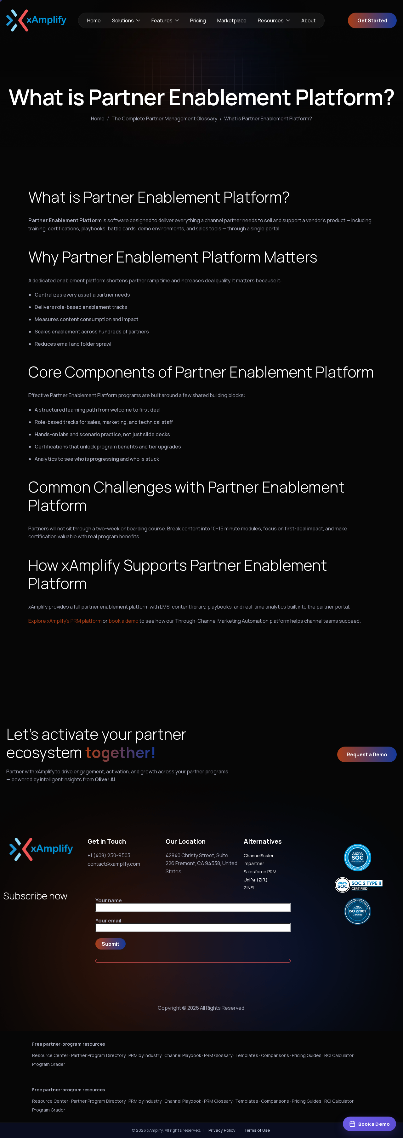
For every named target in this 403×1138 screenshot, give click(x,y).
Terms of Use (257, 1130)
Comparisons (275, 1055)
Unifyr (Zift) (256, 880)
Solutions (123, 20)
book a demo (124, 620)
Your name (108, 901)
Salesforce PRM (260, 872)
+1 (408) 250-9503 (109, 855)
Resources (271, 20)
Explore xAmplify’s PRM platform (65, 620)
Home (94, 20)
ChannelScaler (259, 855)
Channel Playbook (182, 1055)
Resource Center (50, 1055)
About (308, 20)
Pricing (198, 20)
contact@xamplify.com (114, 863)
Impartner (254, 863)
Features (162, 20)
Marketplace (232, 20)
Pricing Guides (306, 1055)
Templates (246, 1055)
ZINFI (249, 888)
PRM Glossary (218, 1055)
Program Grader (48, 1064)
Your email (108, 921)
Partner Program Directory (98, 1055)
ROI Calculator (339, 1055)
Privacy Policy (222, 1130)
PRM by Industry (145, 1055)
